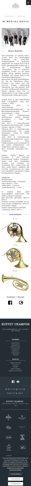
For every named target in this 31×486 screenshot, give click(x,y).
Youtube (18, 381)
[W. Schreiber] (22, 447)
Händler (15, 367)
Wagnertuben (15, 353)
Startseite (10, 16)
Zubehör (15, 355)
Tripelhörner (15, 351)
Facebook (10, 303)
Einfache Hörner (15, 347)
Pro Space (15, 365)
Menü (28, 2)
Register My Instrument (15, 371)
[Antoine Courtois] (22, 427)
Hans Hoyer (15, 6)
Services (15, 359)
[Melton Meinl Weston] (22, 437)
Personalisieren (15, 484)
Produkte (15, 339)
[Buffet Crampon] (9, 417)
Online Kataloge (15, 369)
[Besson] (22, 417)
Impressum (21, 403)
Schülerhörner (15, 349)
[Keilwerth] (9, 437)
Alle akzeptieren (16, 474)
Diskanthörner (15, 343)
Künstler (22, 16)
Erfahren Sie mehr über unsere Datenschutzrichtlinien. (15, 469)
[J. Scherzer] (9, 447)
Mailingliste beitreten (15, 391)
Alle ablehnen (16, 479)
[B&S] (9, 427)
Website (21, 303)
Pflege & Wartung (15, 363)
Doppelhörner (15, 345)
